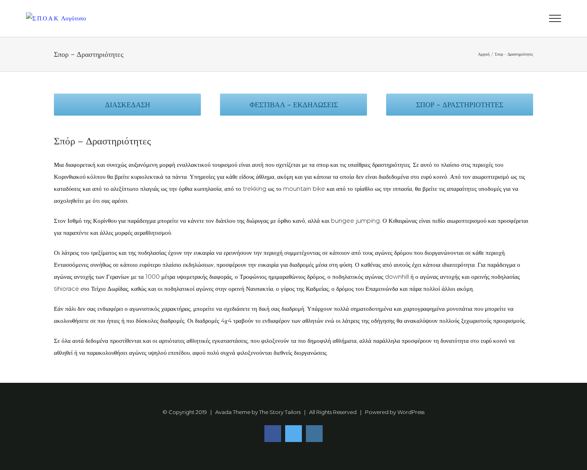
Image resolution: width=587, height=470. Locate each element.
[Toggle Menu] (555, 18)
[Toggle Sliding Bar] (525, 18)
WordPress (410, 412)
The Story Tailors (280, 412)
